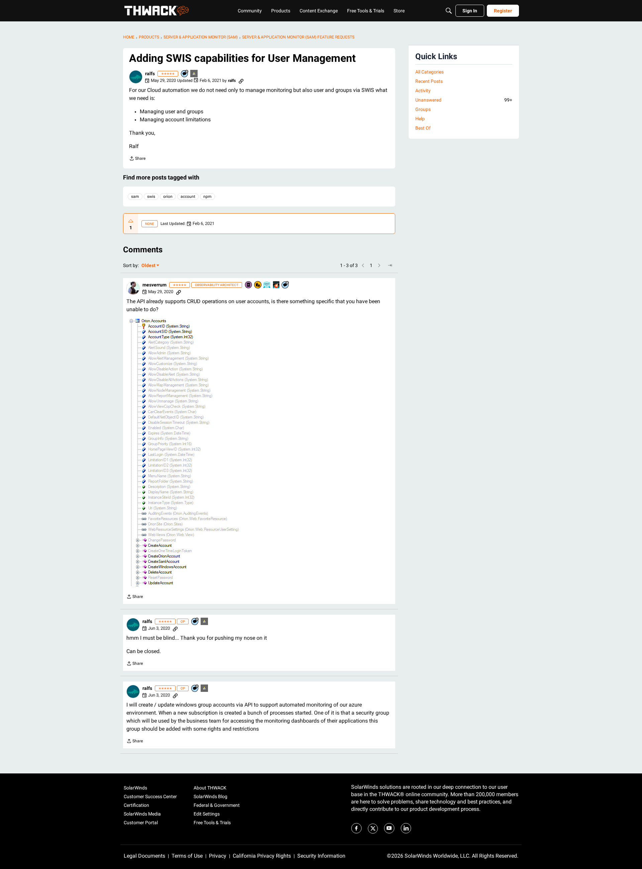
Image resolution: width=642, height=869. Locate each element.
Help (420, 118)
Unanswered (463, 100)
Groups (423, 109)
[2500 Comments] (286, 285)
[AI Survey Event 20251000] (267, 285)
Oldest (148, 266)
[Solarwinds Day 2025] (277, 285)
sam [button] (135, 196)
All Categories (429, 72)
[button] (135, 77)
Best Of (423, 128)
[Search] (449, 11)
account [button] (188, 196)
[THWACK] (156, 10)
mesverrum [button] (154, 284)
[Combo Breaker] (258, 285)
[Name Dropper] (249, 285)
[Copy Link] (241, 81)
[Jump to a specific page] (390, 265)
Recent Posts (429, 81)
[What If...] (194, 74)
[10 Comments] (185, 74)
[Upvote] (131, 221)
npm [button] (207, 196)
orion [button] (168, 196)
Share (137, 159)
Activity (423, 90)
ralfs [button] (150, 73)
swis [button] (151, 196)
